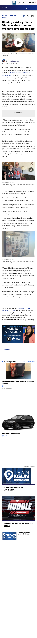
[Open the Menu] (3, 2)
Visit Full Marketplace (29, 361)
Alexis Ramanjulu (13, 61)
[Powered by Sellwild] (32, 466)
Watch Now (32, 2)
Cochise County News (9, 17)
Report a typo (6, 349)
